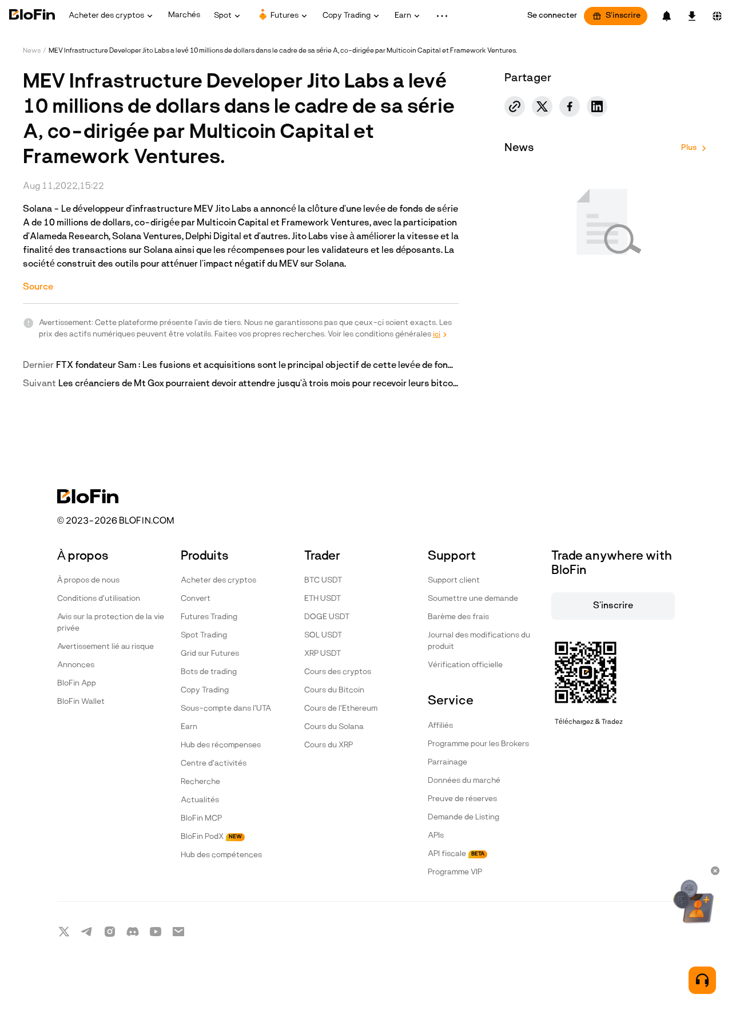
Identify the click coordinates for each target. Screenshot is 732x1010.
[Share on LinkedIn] (597, 106)
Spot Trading (204, 635)
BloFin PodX (211, 837)
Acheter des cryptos (218, 580)
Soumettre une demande (473, 599)
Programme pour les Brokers (478, 744)
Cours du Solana (334, 727)
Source (38, 287)
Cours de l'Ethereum (340, 708)
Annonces (75, 665)
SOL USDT (323, 635)
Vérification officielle (465, 665)
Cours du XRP (328, 745)
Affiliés (440, 726)
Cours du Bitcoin (334, 690)
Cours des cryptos (337, 672)
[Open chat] (702, 980)
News (32, 50)
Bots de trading (209, 672)
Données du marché (464, 781)
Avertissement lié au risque (105, 647)
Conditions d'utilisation (98, 599)
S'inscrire (623, 15)
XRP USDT (322, 653)
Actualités (200, 800)
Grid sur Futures (210, 653)
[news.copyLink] (514, 106)
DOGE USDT (326, 617)
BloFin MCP (201, 818)
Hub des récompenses (221, 745)
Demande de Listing (463, 817)
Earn (189, 727)
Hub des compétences (221, 855)
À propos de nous (88, 580)
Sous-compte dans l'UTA (226, 708)
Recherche (200, 782)
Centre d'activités (213, 763)
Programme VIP (455, 872)
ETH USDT (322, 599)
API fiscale (456, 854)
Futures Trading (209, 617)
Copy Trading (205, 690)
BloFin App (76, 683)
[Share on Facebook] (569, 106)
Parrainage (447, 762)
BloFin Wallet (81, 702)
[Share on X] (542, 106)
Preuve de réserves (462, 799)
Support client (454, 580)
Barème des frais (458, 617)
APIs (436, 835)
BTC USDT (323, 580)
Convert (195, 599)
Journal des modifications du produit (479, 641)
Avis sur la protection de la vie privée (110, 623)
